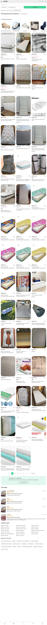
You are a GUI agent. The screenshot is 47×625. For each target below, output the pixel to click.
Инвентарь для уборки (6, 546)
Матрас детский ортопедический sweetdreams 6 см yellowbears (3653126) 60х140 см (23, 239)
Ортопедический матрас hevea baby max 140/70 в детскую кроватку (8, 92)
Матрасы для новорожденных (7, 533)
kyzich (8, 498)
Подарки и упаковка (38, 546)
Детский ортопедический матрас (37, 88)
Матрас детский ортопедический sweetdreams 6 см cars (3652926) (8, 296)
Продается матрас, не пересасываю (21, 352)
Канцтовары (24, 543)
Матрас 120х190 (4, 535)
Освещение (31, 543)
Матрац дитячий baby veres (7, 441)
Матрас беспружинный (6, 379)
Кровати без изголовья (21, 528)
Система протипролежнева (22, 412)
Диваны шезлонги (20, 535)
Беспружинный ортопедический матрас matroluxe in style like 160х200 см (23, 180)
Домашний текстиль (6, 541)
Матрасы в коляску (5, 527)
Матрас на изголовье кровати (13, 517)
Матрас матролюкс (5, 528)
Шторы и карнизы (39, 543)
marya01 (8, 514)
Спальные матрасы (20, 532)
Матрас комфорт (20, 530)
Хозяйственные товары (7, 543)
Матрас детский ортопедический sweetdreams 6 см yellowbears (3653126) (39, 267)
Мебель (14, 546)
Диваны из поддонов (20, 527)
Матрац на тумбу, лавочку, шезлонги (15, 493)
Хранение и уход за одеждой (23, 541)
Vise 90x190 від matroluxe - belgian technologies (22, 441)
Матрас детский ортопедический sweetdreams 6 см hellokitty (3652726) (8, 267)
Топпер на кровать (5, 530)
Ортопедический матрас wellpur (23, 87)
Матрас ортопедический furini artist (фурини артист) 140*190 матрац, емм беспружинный (7, 469)
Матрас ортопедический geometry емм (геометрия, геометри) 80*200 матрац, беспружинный (37, 440)
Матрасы (3, 4)
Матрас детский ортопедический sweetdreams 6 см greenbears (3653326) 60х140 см (39, 208)
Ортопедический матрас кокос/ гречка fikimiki (23, 209)
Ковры (19, 546)
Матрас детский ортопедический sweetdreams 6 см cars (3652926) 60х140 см (8, 239)
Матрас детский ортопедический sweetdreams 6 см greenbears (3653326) (23, 267)
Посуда (13, 541)
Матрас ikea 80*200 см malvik (7, 59)
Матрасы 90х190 (35, 527)
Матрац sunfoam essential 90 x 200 (38, 120)
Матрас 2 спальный (20, 533)
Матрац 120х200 (34, 528)
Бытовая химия (16, 543)
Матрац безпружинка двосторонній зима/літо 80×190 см (39, 410)
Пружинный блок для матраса (37, 530)
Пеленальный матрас (21, 525)
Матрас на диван (4, 525)
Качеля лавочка (34, 533)
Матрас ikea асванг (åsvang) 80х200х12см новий (38, 382)
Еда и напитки (5, 549)
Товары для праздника (27, 546)
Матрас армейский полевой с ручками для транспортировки (38, 324)
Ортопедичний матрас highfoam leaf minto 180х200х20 (8, 411)
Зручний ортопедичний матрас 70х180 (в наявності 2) (23, 296)
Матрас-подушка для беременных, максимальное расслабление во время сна (7, 352)
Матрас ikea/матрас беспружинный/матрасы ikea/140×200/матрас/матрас (7, 211)
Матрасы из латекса (5, 532)
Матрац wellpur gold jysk (21, 59)
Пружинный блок (35, 525)
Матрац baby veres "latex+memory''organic (21, 382)
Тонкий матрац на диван (37, 295)
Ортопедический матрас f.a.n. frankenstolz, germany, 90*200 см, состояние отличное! (22, 120)
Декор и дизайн (34, 541)
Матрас (33, 351)
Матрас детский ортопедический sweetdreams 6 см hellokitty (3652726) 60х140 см (39, 239)
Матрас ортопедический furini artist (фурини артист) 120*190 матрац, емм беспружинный (23, 469)
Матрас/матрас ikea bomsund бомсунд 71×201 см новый (38, 180)
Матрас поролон (35, 532)
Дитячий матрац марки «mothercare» (37, 60)
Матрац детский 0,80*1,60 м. (22, 148)
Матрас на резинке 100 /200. (7, 149)
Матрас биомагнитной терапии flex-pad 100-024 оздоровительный (8, 180)
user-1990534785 (10, 491)
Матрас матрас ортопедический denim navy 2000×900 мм (8, 120)
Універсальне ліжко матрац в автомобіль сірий (22, 324)
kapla (8, 506)
